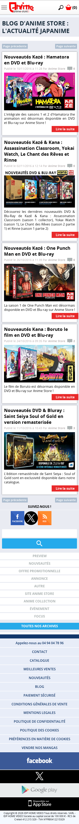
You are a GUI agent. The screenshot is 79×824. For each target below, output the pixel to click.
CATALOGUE (39, 660)
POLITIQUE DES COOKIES (39, 730)
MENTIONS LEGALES (39, 712)
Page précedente (15, 46)
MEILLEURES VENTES (39, 669)
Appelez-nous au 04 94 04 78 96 (40, 643)
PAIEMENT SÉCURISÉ (39, 695)
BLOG (39, 686)
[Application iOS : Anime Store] (39, 804)
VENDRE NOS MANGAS (40, 748)
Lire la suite (65, 129)
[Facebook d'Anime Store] (39, 761)
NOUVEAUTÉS (39, 678)
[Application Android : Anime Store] (39, 790)
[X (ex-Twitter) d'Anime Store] (39, 776)
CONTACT (39, 651)
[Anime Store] (21, 7)
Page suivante (66, 46)
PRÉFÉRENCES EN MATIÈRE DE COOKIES (39, 739)
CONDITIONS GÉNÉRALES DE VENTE (39, 704)
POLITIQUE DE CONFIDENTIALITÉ (39, 721)
